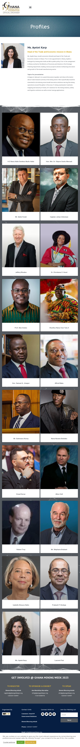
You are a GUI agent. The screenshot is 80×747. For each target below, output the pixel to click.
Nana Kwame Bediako (59, 439)
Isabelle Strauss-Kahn (21, 605)
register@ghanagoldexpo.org (13, 693)
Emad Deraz (20, 494)
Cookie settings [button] (9, 742)
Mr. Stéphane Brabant (59, 549)
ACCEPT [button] (20, 742)
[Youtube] (50, 714)
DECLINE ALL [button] (30, 742)
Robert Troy (21, 549)
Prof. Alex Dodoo (21, 328)
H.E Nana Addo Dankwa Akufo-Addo (21, 161)
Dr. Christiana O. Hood (59, 272)
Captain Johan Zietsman (59, 217)
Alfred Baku (59, 383)
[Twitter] (46, 714)
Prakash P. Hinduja (59, 605)
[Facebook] (42, 714)
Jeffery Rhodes (21, 272)
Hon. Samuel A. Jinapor (21, 383)
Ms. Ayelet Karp (21, 660)
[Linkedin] (54, 714)
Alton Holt (59, 494)
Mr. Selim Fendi (21, 217)
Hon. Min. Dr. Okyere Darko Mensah (59, 161)
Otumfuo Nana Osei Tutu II (59, 328)
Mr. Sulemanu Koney (20, 439)
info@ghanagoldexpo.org (40, 693)
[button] (30, 7)
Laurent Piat (59, 660)
